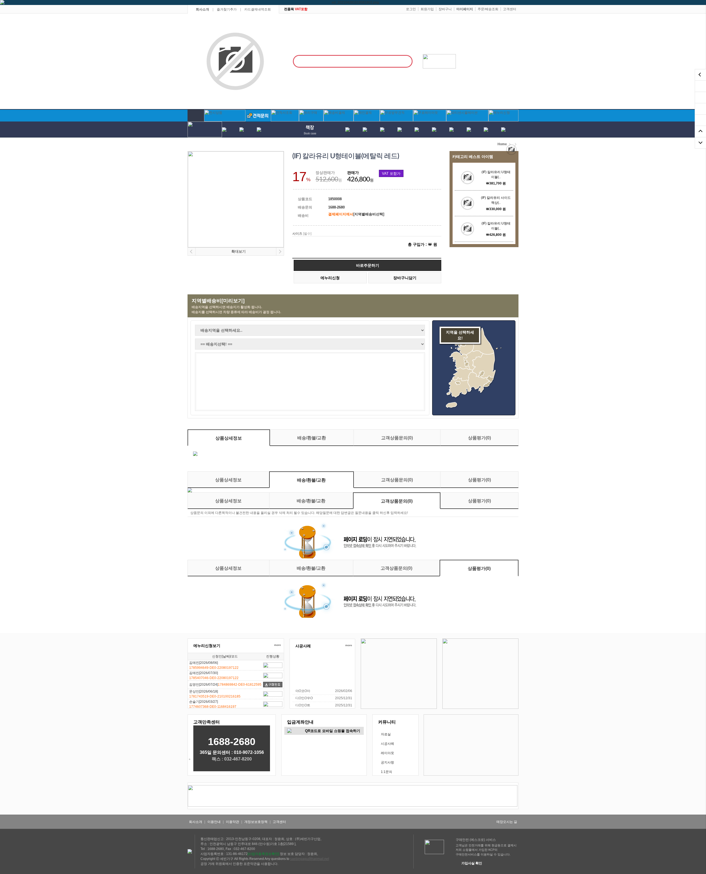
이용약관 (232, 822)
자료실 (386, 734)
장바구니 (445, 9)
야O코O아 (302, 691)
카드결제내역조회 (257, 9)
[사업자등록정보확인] (263, 854)
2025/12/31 (343, 698)
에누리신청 (330, 278)
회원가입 (427, 9)
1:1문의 (386, 772)
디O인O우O (304, 698)
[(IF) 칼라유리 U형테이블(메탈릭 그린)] (467, 178)
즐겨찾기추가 (227, 9)
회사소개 (202, 9)
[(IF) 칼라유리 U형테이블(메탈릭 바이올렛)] (467, 229)
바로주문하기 (367, 265)
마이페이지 (464, 9)
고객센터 (509, 9)
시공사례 (387, 744)
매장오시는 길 (506, 822)
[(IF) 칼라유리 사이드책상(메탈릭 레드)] (467, 203)
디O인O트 (302, 705)
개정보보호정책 (256, 822)
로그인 (411, 9)
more (277, 644)
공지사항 (387, 762)
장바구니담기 (404, 278)
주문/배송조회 (488, 9)
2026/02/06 (343, 691)
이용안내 (214, 822)
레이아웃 (387, 753)
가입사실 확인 (471, 863)
